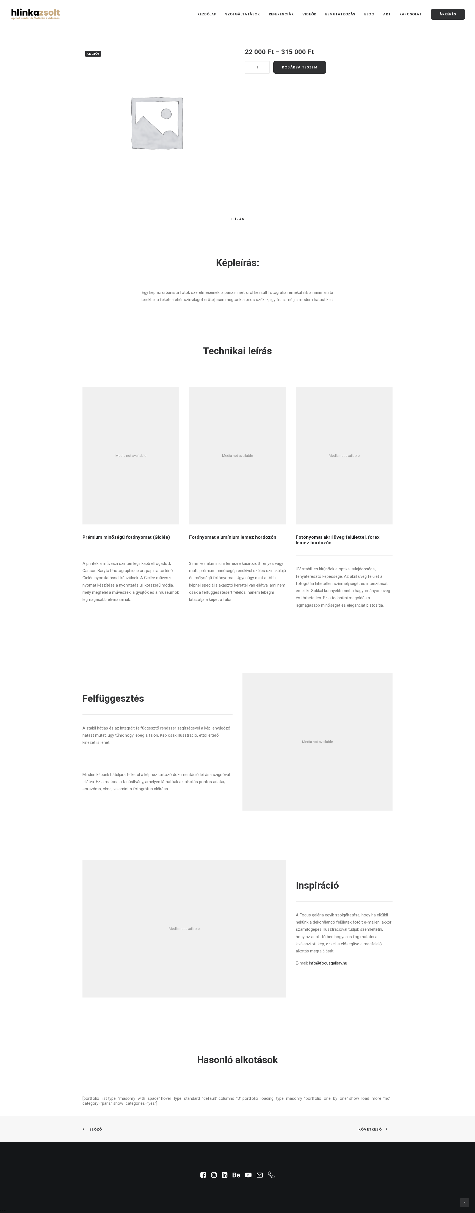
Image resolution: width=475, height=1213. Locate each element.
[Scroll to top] (464, 1202)
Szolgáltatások (242, 14)
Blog (369, 14)
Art (387, 14)
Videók (309, 14)
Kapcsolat (410, 14)
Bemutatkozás (340, 14)
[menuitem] (208, 14)
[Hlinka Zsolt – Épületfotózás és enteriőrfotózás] (35, 14)
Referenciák (281, 14)
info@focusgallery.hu (328, 963)
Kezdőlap (206, 14)
